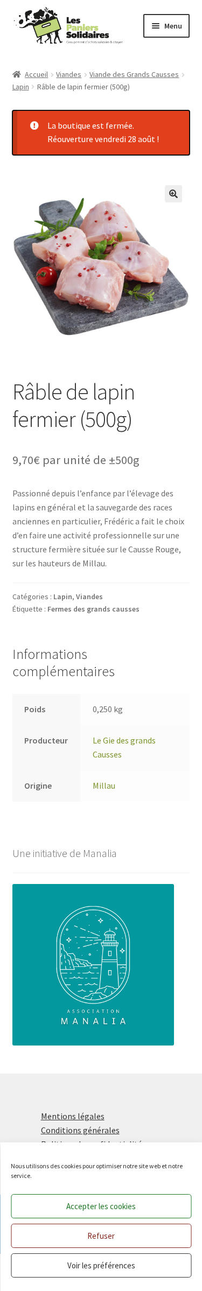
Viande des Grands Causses (134, 74)
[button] (173, 193)
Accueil (36, 74)
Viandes (68, 74)
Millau (104, 785)
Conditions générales (80, 1130)
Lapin (20, 87)
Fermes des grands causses (93, 609)
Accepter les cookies (101, 1206)
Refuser (101, 1236)
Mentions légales (73, 1116)
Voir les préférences (101, 1265)
